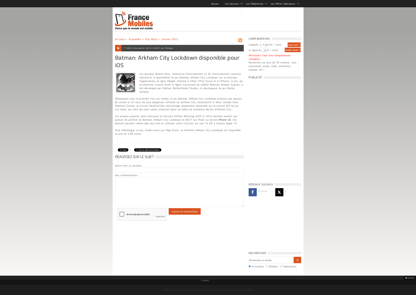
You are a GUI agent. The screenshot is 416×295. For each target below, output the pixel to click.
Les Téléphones (255, 3)
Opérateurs (289, 266)
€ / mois (272, 50)
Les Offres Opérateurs (283, 3)
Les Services (232, 3)
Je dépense (256, 50)
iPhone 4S (225, 120)
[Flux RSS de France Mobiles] (240, 39)
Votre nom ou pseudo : (129, 165)
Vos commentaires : (127, 175)
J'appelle (253, 44)
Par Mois (151, 39)
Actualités (135, 39)
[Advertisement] (242, 20)
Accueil (215, 3)
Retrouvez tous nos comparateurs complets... (270, 57)
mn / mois (275, 44)
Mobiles (273, 266)
